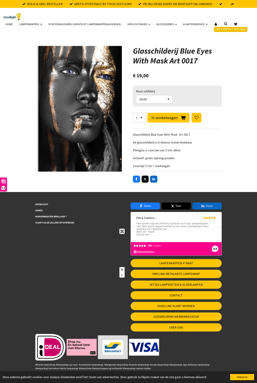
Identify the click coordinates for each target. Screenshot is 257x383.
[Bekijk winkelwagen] (235, 24)
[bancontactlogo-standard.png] (112, 347)
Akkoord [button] (242, 377)
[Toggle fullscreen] (122, 231)
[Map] (80, 253)
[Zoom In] (122, 269)
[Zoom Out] (122, 275)
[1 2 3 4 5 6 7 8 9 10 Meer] (139, 118)
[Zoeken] (225, 24)
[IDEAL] (50, 347)
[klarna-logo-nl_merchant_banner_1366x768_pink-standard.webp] (81, 347)
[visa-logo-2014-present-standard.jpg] (144, 347)
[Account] (215, 24)
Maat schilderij (145, 91)
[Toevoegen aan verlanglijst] (196, 118)
